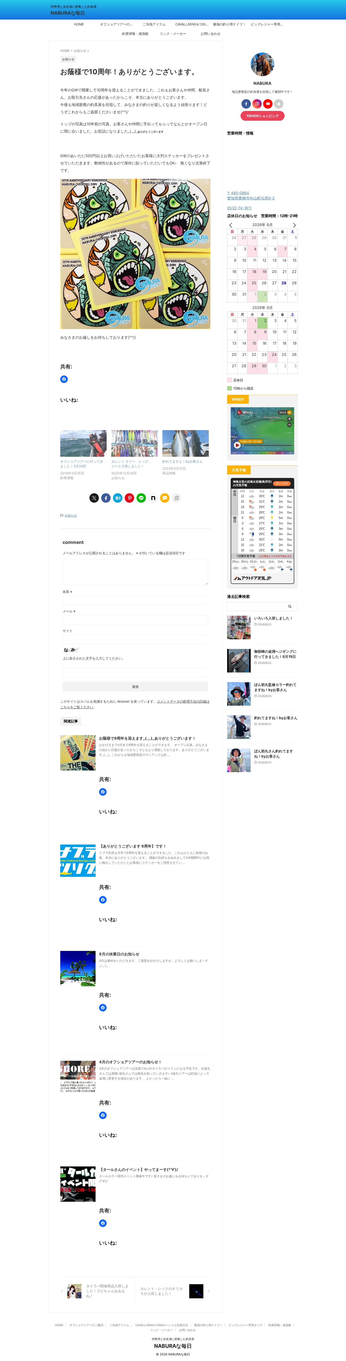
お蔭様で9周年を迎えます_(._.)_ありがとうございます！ (147, 738)
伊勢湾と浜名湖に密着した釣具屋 (173, 1339)
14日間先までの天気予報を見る (275, 556)
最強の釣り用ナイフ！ (229, 24)
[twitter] (94, 498)
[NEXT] (293, 225)
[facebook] (106, 498)
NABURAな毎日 (68, 13)
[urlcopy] (176, 498)
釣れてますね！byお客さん (276, 718)
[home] (278, 104)
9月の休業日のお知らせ (119, 954)
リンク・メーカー (173, 34)
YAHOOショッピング (262, 116)
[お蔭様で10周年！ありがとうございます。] (117, 498)
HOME (79, 24)
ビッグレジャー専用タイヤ (268, 24)
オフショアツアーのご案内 (117, 24)
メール (69, 611)
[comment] (164, 498)
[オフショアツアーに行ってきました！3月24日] (83, 443)
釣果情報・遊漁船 (135, 34)
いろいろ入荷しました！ (273, 618)
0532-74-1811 (239, 208)
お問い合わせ (211, 34)
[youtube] (268, 104)
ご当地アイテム (154, 24)
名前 (67, 592)
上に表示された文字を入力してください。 (94, 658)
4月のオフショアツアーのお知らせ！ (130, 1061)
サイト (67, 631)
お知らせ (71, 515)
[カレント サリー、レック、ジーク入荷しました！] (134, 443)
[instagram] (257, 104)
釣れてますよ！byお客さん (182, 461)
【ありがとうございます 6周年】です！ (133, 846)
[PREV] (231, 225)
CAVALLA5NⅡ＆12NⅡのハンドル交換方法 (193, 24)
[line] (141, 498)
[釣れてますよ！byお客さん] (185, 443)
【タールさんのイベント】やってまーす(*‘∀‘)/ (138, 1169)
